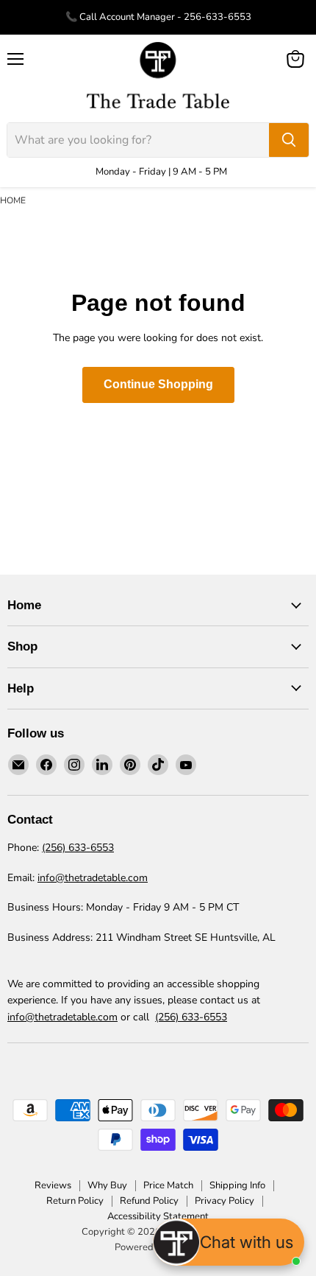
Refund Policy (149, 1200)
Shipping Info (237, 1185)
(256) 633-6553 (78, 848)
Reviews (53, 1185)
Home (13, 200)
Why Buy (107, 1185)
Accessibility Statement (158, 1216)
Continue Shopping (158, 384)
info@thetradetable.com (92, 878)
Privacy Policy (224, 1200)
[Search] (289, 140)
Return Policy (75, 1200)
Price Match (168, 1185)
